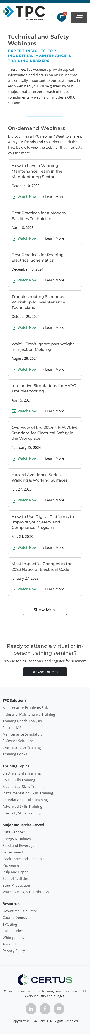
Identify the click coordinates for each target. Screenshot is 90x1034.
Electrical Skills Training (22, 773)
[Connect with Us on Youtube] (59, 1008)
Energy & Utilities (17, 838)
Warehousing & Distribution (26, 891)
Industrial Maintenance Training (29, 714)
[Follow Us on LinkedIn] (31, 1008)
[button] (79, 17)
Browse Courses (45, 671)
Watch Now (26, 196)
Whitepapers (13, 937)
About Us (10, 944)
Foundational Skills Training (25, 799)
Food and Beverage (18, 845)
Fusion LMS (12, 727)
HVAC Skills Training (19, 780)
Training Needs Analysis (22, 721)
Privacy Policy (14, 950)
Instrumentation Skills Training (28, 793)
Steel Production (16, 885)
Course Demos (15, 917)
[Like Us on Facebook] (45, 1008)
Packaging (11, 865)
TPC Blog (10, 924)
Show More (45, 610)
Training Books (15, 754)
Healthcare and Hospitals (23, 858)
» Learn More (53, 196)
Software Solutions (18, 740)
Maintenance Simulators (23, 734)
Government (13, 852)
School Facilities (16, 878)
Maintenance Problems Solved (28, 707)
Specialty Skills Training (22, 813)
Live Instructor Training (22, 747)
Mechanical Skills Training (24, 786)
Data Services (14, 832)
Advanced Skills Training (22, 806)
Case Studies (13, 930)
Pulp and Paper (15, 872)
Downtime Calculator (20, 911)
